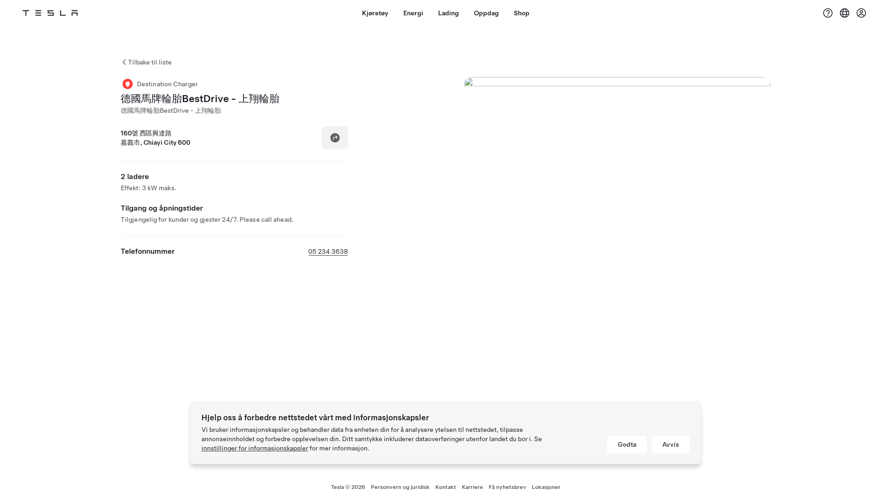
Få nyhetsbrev (507, 487)
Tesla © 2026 (348, 487)
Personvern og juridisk (400, 487)
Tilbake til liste (150, 62)
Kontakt (445, 487)
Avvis (670, 444)
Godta (627, 444)
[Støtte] (827, 13)
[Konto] (861, 13)
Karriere (472, 487)
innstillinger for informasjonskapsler (254, 448)
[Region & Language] (844, 13)
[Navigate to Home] (50, 13)
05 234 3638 (328, 251)
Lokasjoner (546, 487)
